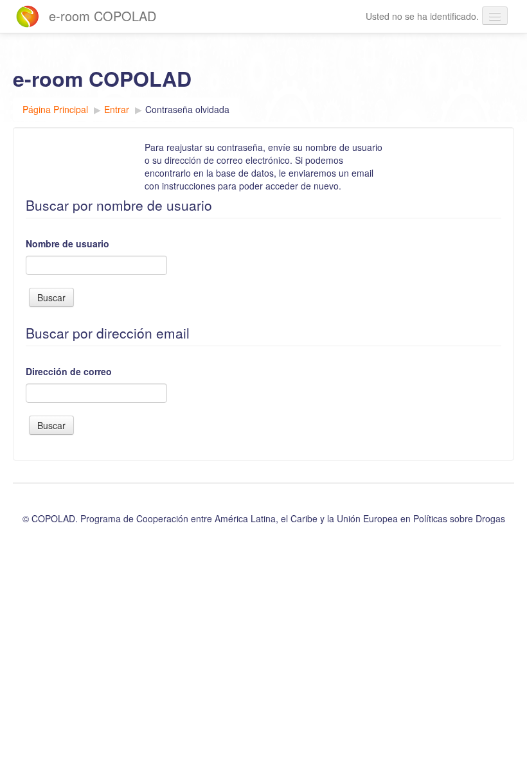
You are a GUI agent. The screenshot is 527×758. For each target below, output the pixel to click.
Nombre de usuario (67, 243)
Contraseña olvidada (187, 109)
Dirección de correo (69, 371)
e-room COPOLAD (102, 15)
